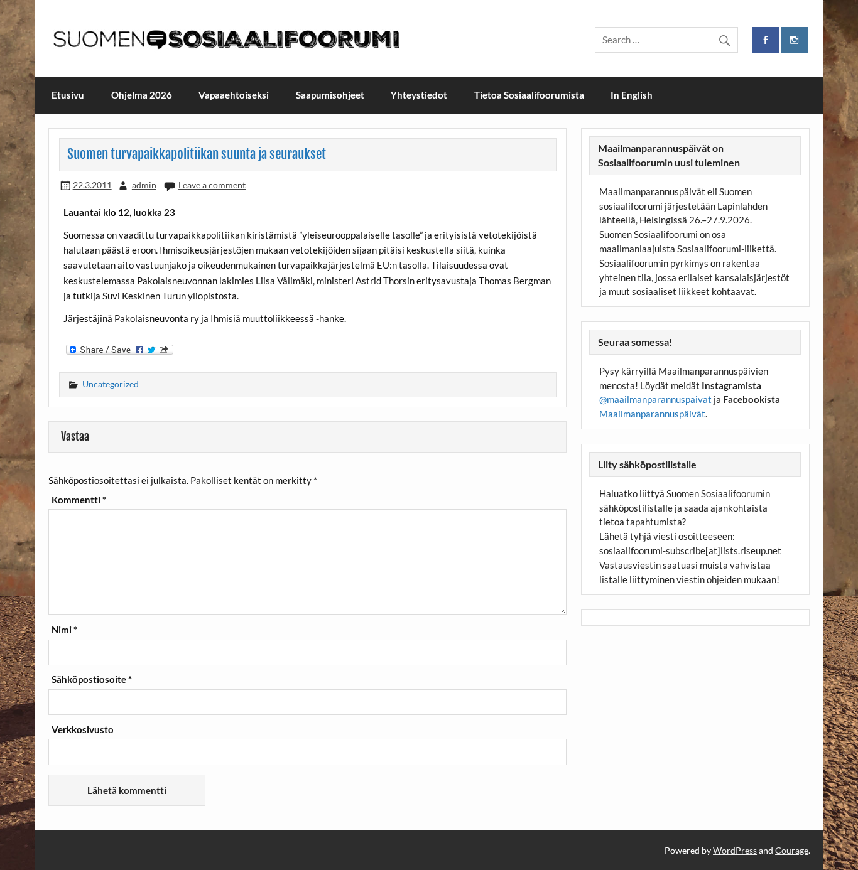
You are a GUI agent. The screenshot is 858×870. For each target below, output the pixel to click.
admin (144, 185)
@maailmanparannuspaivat (655, 399)
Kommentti (79, 500)
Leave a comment (212, 185)
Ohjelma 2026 (141, 94)
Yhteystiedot (419, 94)
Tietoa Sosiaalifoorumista (529, 94)
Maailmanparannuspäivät (652, 413)
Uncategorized (110, 384)
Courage (791, 850)
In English (632, 94)
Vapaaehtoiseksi (233, 94)
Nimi (64, 630)
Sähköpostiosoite (92, 679)
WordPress (735, 850)
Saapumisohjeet (330, 94)
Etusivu (68, 94)
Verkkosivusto (83, 729)
